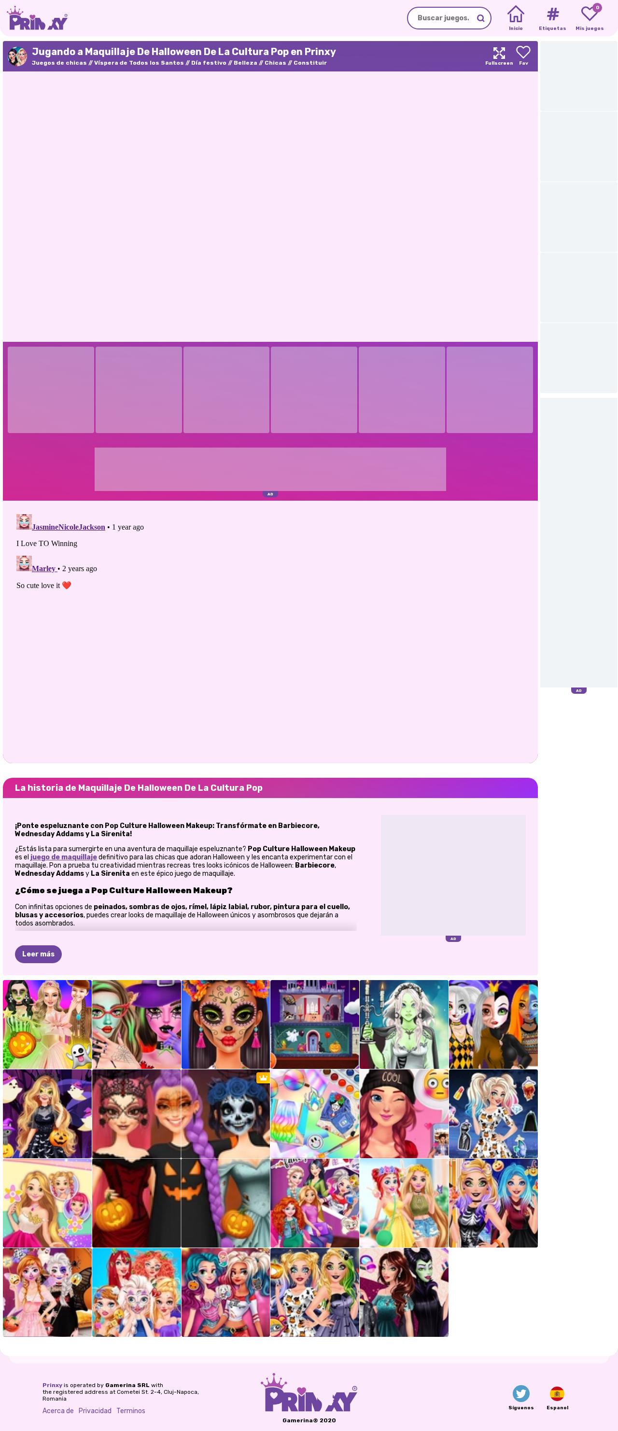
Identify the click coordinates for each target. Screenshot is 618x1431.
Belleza (245, 62)
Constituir (310, 62)
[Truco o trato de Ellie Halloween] (493, 1203)
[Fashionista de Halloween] (493, 1113)
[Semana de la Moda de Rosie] (47, 1203)
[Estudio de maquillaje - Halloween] (136, 1024)
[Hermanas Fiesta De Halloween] (47, 1292)
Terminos (130, 1411)
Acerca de (58, 1411)
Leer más (38, 954)
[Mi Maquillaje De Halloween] (314, 1292)
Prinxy (52, 1385)
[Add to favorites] (523, 56)
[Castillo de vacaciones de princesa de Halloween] (314, 1024)
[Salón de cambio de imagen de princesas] (136, 1292)
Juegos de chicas (59, 62)
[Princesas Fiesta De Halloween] (226, 1292)
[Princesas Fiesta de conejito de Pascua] (404, 1203)
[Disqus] (270, 631)
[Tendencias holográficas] (314, 1113)
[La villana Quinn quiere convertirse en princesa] (314, 1203)
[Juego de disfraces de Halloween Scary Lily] (404, 1024)
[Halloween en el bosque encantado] (47, 1113)
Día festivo (208, 62)
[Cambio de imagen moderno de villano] (404, 1292)
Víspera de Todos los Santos (139, 62)
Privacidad (95, 1411)
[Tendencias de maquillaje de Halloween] (226, 1024)
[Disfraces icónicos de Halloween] (47, 1024)
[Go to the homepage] (34, 18)
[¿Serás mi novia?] (404, 1113)
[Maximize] (499, 56)
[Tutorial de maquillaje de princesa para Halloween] (493, 1024)
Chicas (275, 62)
